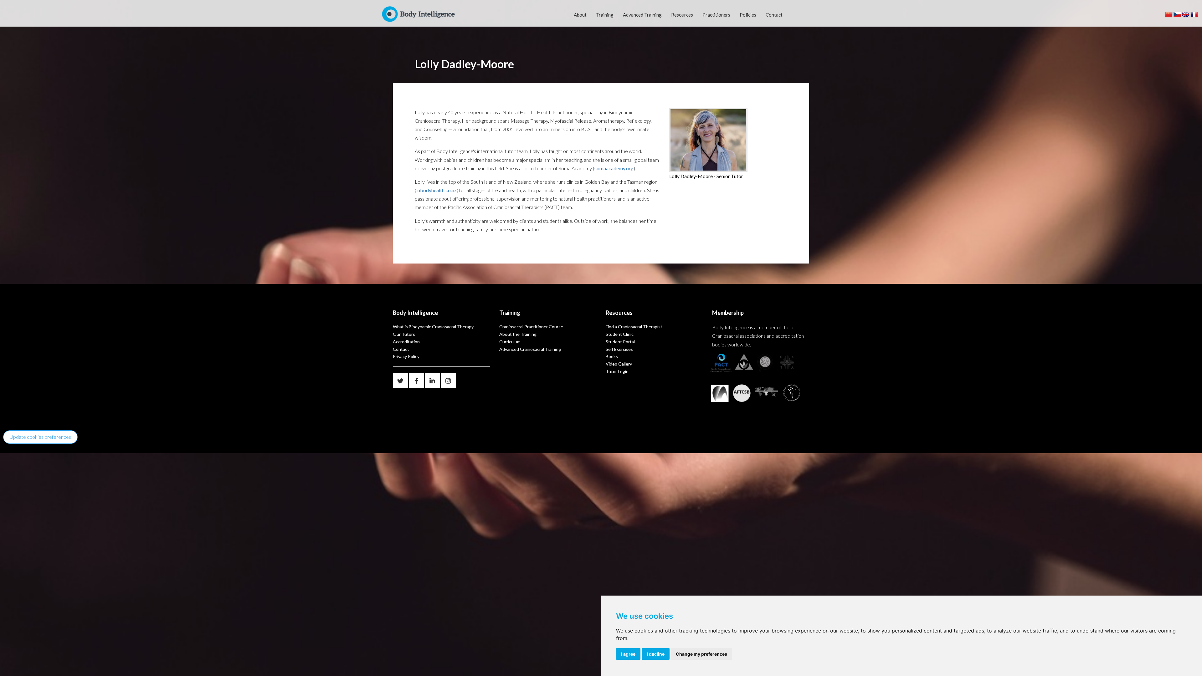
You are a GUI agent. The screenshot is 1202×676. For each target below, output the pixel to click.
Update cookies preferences (40, 437)
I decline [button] (656, 654)
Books (612, 356)
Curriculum (510, 341)
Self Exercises (619, 349)
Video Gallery (619, 363)
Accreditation (406, 341)
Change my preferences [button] (701, 654)
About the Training (518, 334)
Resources (682, 15)
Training (605, 15)
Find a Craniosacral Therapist (634, 326)
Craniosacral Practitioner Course (531, 326)
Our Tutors (404, 334)
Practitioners (716, 15)
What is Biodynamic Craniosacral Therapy (433, 326)
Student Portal (620, 341)
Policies (748, 15)
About (580, 15)
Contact (774, 15)
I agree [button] (628, 654)
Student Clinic (620, 334)
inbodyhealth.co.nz (436, 190)
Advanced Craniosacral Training (530, 349)
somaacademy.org (614, 168)
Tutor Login (617, 371)
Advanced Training (642, 15)
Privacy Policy (406, 356)
